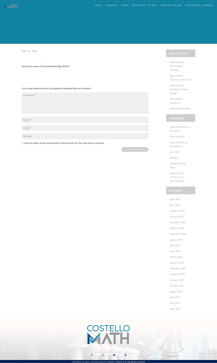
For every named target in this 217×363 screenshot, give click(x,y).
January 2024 (177, 262)
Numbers (174, 157)
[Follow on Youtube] (114, 355)
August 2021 (176, 291)
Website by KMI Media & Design (131, 362)
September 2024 (178, 233)
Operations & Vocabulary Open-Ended (179, 89)
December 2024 (178, 222)
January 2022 (177, 279)
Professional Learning (199, 5)
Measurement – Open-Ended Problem (177, 65)
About (99, 5)
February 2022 (177, 274)
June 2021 (175, 297)
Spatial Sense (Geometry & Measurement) (177, 176)
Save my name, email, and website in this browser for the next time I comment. (64, 143)
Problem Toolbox (171, 5)
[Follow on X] (103, 355)
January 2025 (177, 216)
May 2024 (175, 245)
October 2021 (177, 285)
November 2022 (178, 268)
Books (125, 5)
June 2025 (175, 199)
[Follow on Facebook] (91, 355)
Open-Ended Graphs (180, 108)
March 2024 (176, 256)
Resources (112, 5)
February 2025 (177, 210)
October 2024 (177, 228)
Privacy (111, 362)
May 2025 (175, 205)
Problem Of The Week (144, 5)
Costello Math (177, 136)
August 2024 (176, 239)
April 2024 (175, 251)
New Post (174, 151)
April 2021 (175, 308)
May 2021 (175, 303)
